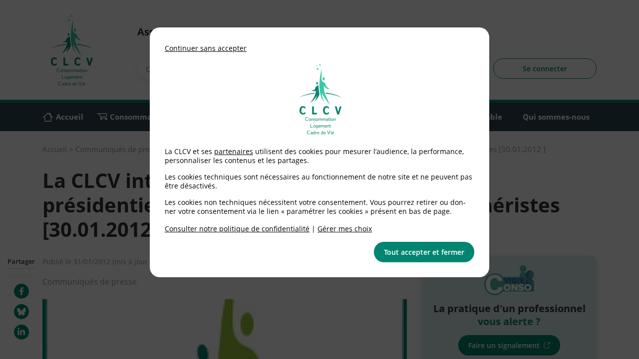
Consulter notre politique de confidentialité (237, 228)
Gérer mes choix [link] (345, 228)
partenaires (233, 151)
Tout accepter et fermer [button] (424, 252)
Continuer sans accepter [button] (206, 48)
